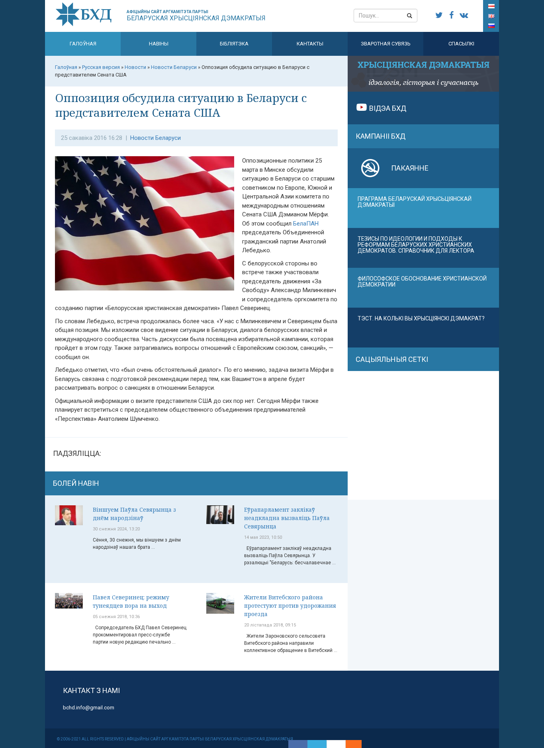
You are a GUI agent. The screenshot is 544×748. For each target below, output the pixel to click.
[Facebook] (297, 744)
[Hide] (357, 744)
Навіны (158, 44)
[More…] (349, 744)
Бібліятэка (234, 44)
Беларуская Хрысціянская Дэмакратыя (196, 16)
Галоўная (83, 44)
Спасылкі (461, 44)
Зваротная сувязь (386, 44)
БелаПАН (306, 223)
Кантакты (310, 44)
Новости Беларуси (155, 137)
